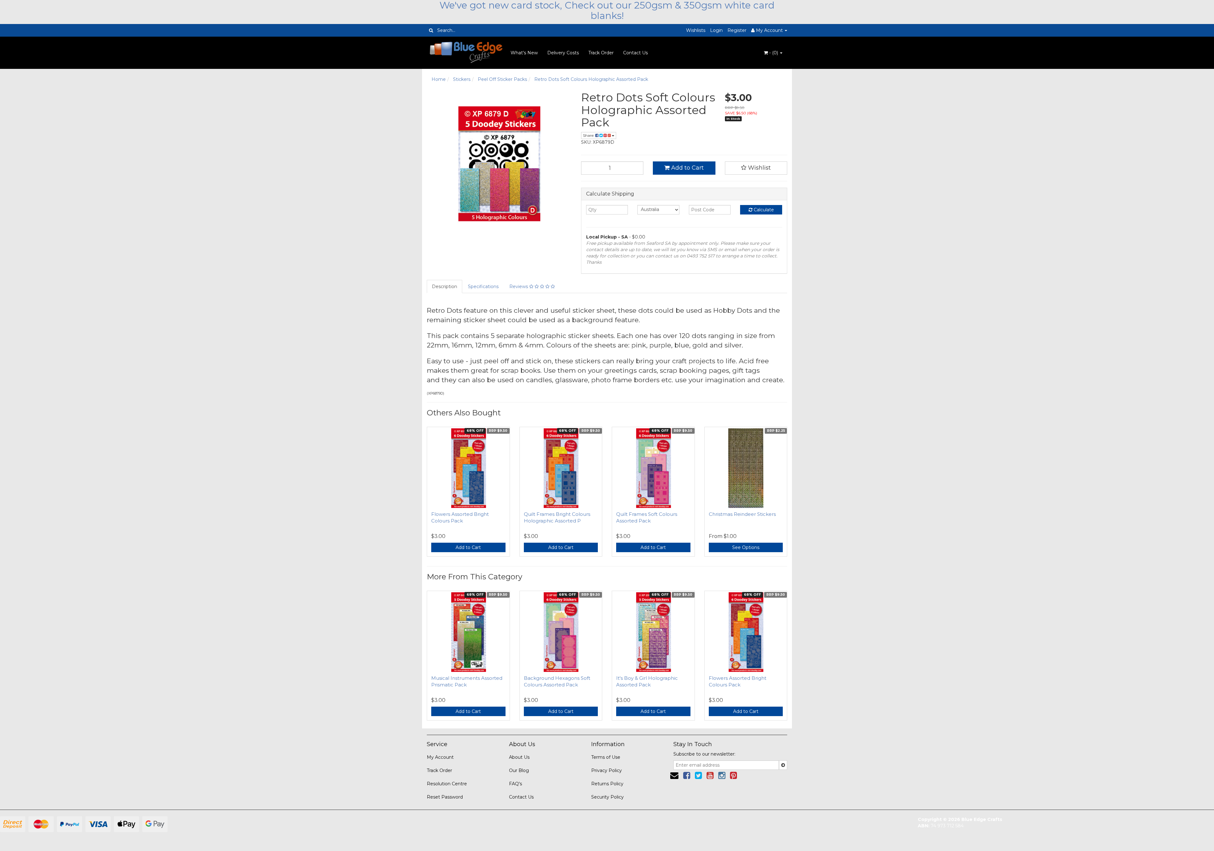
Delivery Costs (563, 53)
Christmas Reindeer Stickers (742, 514)
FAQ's (515, 784)
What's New (524, 53)
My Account (440, 757)
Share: (589, 135)
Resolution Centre (447, 784)
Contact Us (635, 53)
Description (444, 286)
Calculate (763, 210)
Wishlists (695, 30)
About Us (519, 757)
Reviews (519, 286)
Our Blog (519, 770)
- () (773, 53)
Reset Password (445, 797)
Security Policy (607, 797)
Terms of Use (605, 757)
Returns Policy (607, 784)
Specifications (483, 286)
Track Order (601, 53)
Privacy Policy (606, 770)
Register (736, 30)
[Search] (431, 30)
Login (716, 30)
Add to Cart (687, 167)
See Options (745, 547)
